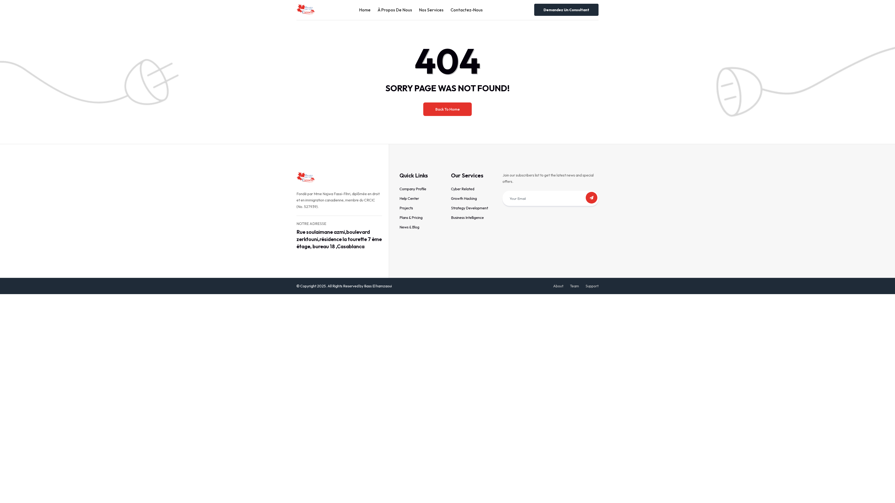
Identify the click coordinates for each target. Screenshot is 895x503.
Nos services (431, 10)
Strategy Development (469, 208)
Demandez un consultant (566, 9)
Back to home (447, 109)
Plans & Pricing (411, 217)
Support (592, 286)
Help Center (409, 198)
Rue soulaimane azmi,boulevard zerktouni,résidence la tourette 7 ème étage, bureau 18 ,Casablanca (339, 239)
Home (365, 10)
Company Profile (412, 189)
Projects (406, 208)
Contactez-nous (467, 10)
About (558, 286)
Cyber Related (462, 189)
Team (574, 286)
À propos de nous (395, 10)
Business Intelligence (467, 217)
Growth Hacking (464, 198)
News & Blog (409, 227)
